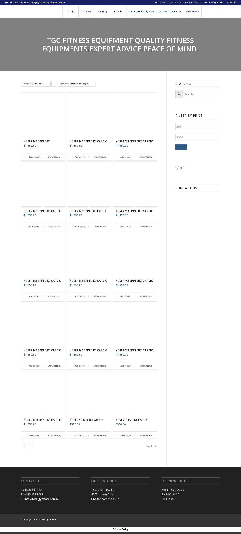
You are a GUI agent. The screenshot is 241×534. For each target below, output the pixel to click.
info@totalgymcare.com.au (41, 499)
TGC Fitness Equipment (45, 519)
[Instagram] (228, 11)
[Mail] (233, 11)
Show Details (53, 156)
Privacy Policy (120, 529)
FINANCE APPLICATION (212, 2)
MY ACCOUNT (191, 2)
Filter (181, 147)
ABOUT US (160, 2)
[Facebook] (223, 11)
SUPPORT (231, 2)
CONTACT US (175, 2)
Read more (33, 156)
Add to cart (79, 156)
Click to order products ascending (54, 84)
